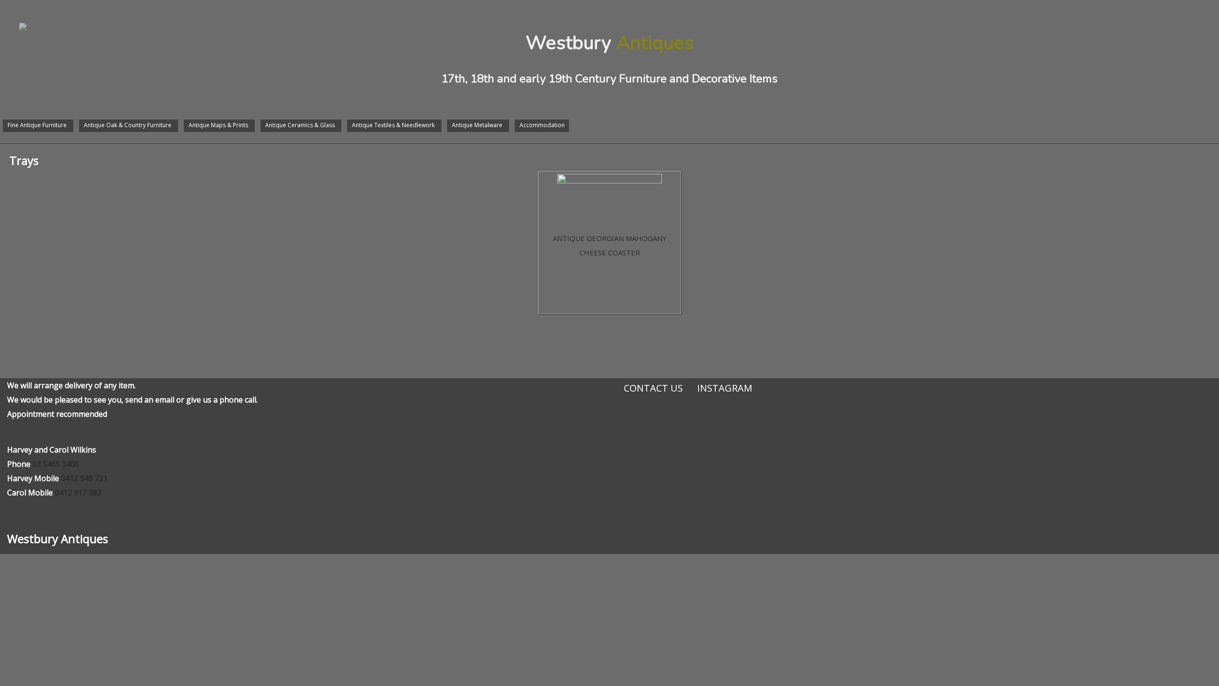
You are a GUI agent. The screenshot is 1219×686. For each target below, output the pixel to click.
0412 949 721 (84, 478)
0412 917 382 (78, 492)
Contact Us (653, 388)
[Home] (13, 17)
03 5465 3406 (55, 464)
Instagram (724, 388)
